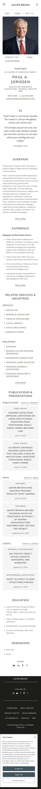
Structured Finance (16, 328)
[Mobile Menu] (4, 4)
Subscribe (12, 708)
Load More (20, 383)
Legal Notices (27, 708)
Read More (20, 219)
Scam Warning (12, 61)
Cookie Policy (24, 763)
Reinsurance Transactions (19, 358)
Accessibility (11, 718)
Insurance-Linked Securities (20, 362)
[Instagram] (24, 693)
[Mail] (18, 666)
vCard (29, 57)
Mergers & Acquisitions (18, 314)
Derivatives (12, 310)
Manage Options (19, 780)
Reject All (18, 774)
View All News (31, 478)
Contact (25, 718)
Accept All (19, 769)
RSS (34, 718)
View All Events (30, 544)
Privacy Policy (12, 713)
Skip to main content (11, 2)
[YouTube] (17, 693)
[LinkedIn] (14, 666)
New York (12, 96)
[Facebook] (22, 666)
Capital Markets (14, 323)
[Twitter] (27, 666)
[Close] (35, 737)
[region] (19, 760)
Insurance (11, 347)
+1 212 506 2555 (26, 96)
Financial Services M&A (17, 319)
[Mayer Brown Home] (20, 4)
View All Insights (29, 403)
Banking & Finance (15, 332)
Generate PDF (11, 57)
